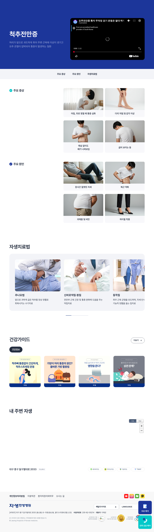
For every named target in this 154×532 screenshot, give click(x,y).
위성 (140, 421)
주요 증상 (61, 74)
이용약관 (31, 496)
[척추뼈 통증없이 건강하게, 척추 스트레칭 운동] (25, 371)
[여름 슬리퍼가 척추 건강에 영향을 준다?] (94, 371)
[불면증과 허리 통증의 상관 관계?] (129, 371)
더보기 (136, 340)
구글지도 (124, 469)
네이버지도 (95, 469)
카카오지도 (110, 469)
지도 (132, 421)
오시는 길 (60, 496)
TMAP (139, 469)
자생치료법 (92, 74)
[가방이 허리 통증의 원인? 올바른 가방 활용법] (59, 371)
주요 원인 (76, 74)
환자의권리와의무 (45, 496)
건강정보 (16, 349)
